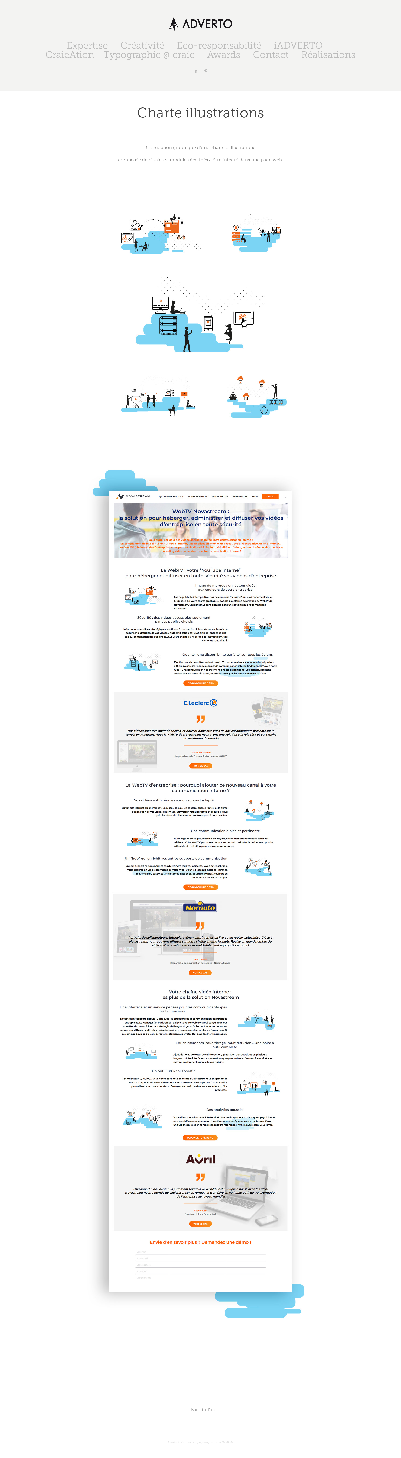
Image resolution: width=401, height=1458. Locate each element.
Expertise (87, 45)
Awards (223, 54)
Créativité (142, 45)
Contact (271, 54)
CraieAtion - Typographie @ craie (120, 54)
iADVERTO (298, 45)
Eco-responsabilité (219, 45)
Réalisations (328, 54)
